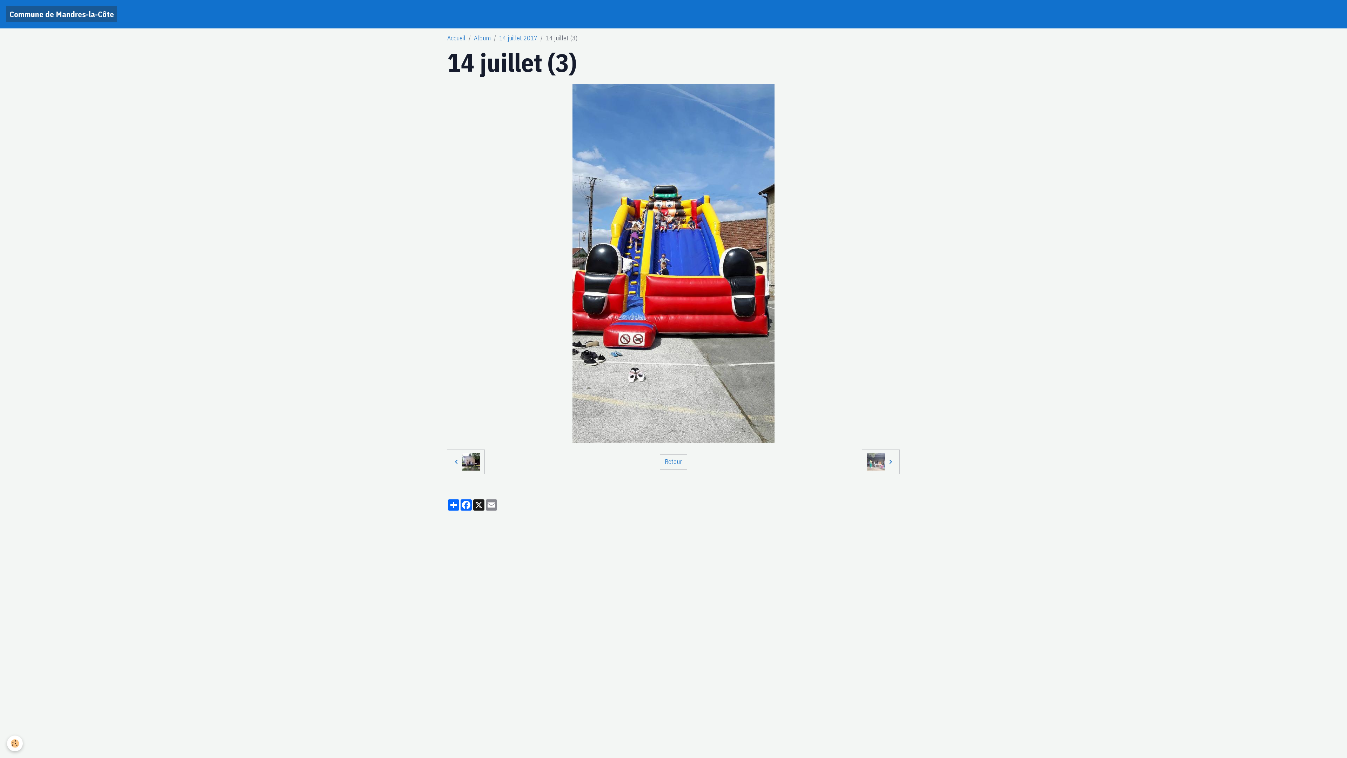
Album (482, 38)
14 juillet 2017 (518, 38)
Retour (673, 462)
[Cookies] (15, 743)
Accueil (456, 38)
